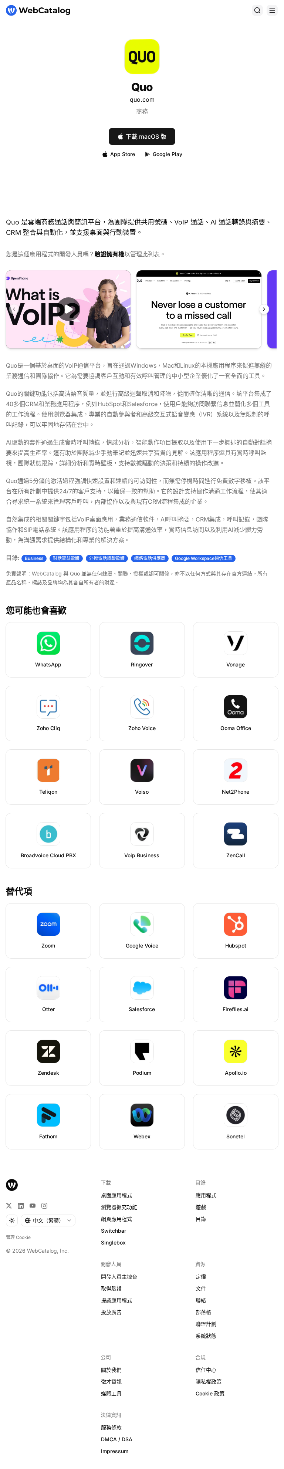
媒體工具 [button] (111, 1393)
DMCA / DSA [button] (116, 1439)
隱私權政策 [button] (209, 1381)
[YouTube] (33, 1206)
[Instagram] (44, 1206)
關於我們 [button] (111, 1370)
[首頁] (38, 10)
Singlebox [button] (113, 1242)
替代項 (19, 891)
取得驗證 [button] (111, 1288)
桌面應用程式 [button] (116, 1195)
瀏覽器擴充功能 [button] (119, 1207)
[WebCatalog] (12, 1185)
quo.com (142, 99)
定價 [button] (201, 1276)
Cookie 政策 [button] (210, 1393)
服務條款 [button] (111, 1427)
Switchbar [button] (113, 1230)
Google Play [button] (167, 154)
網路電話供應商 (149, 558)
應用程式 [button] (206, 1195)
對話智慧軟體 (66, 558)
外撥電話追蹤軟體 (107, 558)
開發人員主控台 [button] (119, 1276)
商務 (142, 111)
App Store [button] (122, 154)
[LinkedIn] (21, 1206)
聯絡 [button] (201, 1300)
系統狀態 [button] (206, 1336)
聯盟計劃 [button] (206, 1324)
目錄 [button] (201, 1219)
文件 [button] (201, 1288)
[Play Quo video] (68, 309)
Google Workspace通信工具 (203, 558)
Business (34, 558)
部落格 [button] (203, 1312)
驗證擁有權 (109, 254)
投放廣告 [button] (111, 1312)
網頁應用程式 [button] (116, 1219)
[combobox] (48, 1220)
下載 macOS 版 (146, 136)
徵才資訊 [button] (111, 1381)
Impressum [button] (114, 1451)
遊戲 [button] (201, 1207)
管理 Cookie (18, 1237)
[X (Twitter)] (9, 1206)
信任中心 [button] (206, 1370)
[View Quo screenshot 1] (198, 309)
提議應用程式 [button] (116, 1300)
